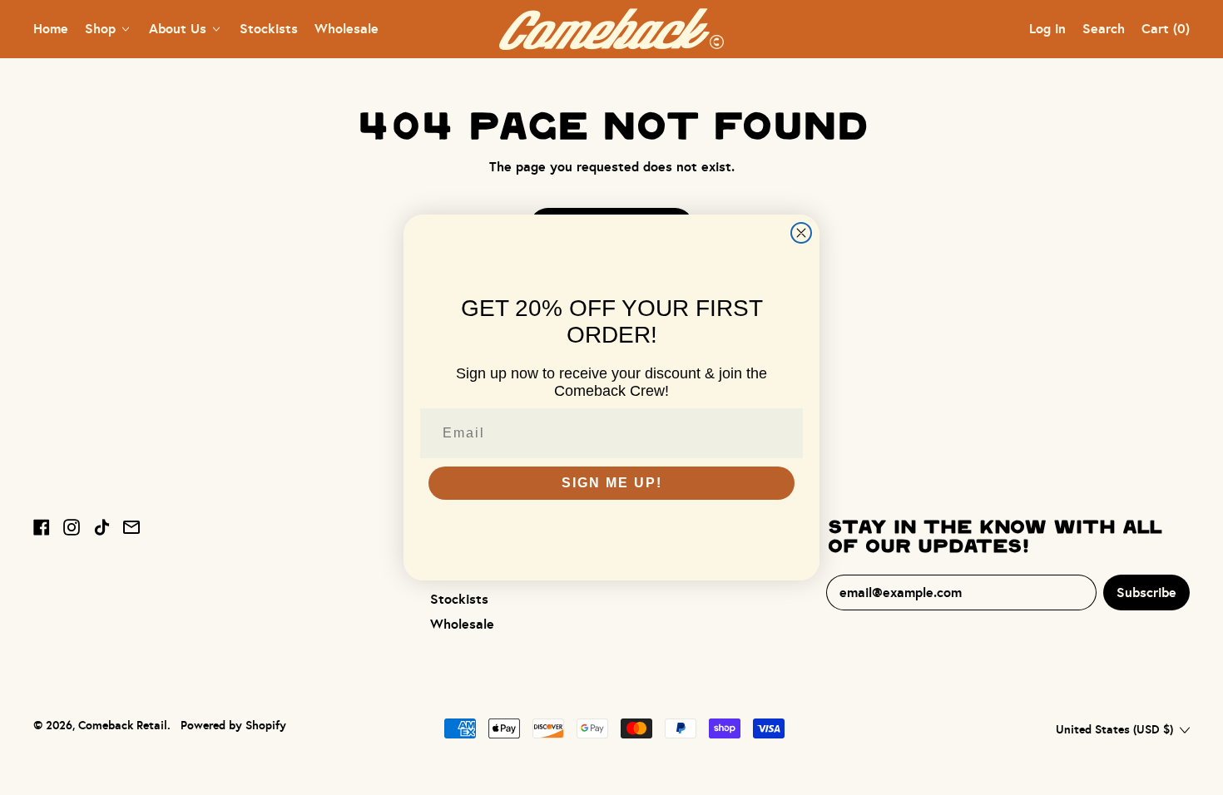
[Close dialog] (801, 233)
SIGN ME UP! (612, 483)
